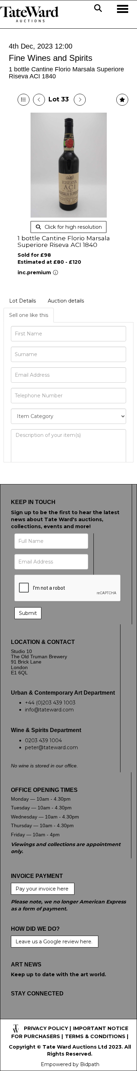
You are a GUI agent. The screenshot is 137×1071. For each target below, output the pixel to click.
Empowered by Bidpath (70, 1064)
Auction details (66, 301)
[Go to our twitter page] (32, 1015)
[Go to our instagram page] (61, 1015)
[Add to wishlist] (122, 100)
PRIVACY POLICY (46, 1028)
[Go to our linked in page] (46, 1015)
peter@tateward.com (51, 747)
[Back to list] (24, 100)
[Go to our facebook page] (17, 1015)
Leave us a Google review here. (54, 941)
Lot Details (22, 301)
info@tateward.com (49, 710)
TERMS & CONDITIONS (95, 1036)
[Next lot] (80, 100)
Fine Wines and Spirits (50, 58)
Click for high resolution (72, 227)
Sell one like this (28, 315)
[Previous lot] (39, 100)
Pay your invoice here (42, 889)
